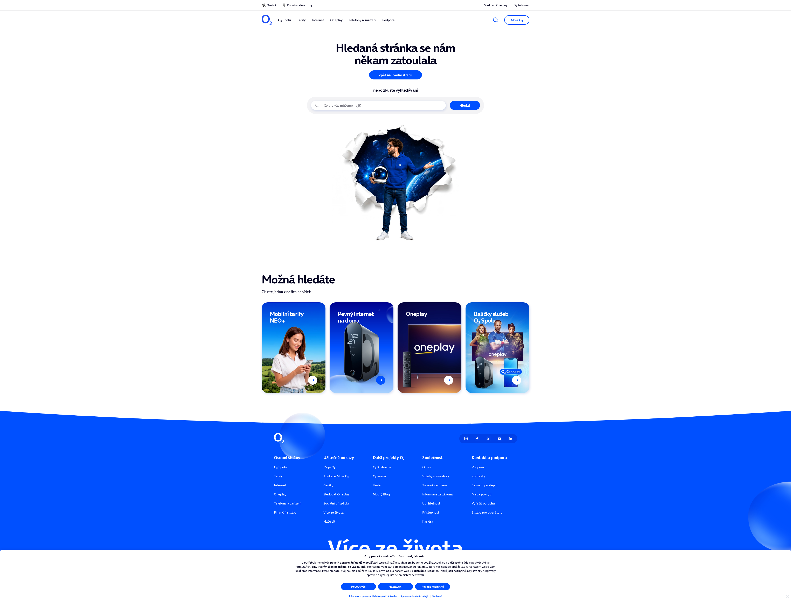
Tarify (278, 476)
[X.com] (488, 438)
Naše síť (329, 521)
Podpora (478, 467)
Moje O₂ (329, 467)
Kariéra (427, 521)
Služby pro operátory (487, 512)
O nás (426, 467)
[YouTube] (499, 438)
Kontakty (478, 476)
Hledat (465, 105)
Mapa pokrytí (481, 494)
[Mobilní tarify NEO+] (293, 347)
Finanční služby (285, 512)
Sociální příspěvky (336, 503)
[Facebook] (477, 438)
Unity (377, 485)
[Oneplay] (429, 347)
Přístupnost (430, 512)
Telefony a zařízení (287, 503)
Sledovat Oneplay (495, 5)
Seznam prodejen (484, 485)
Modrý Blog (381, 494)
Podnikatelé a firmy (299, 5)
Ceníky (328, 485)
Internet (280, 485)
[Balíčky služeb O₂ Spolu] (497, 347)
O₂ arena (379, 476)
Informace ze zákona (437, 494)
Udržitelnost (431, 503)
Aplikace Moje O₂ (336, 476)
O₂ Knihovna (521, 5)
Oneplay (280, 494)
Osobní (271, 5)
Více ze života (333, 512)
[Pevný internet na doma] (361, 347)
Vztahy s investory (435, 476)
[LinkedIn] (510, 438)
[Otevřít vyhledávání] (495, 19)
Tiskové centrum (434, 485)
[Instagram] (465, 438)
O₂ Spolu (280, 467)
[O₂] (267, 20)
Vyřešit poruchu (483, 503)
